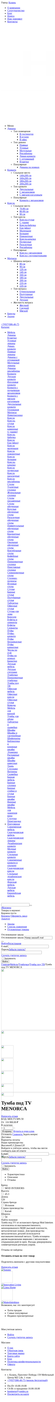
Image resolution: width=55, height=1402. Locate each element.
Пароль (5, 949)
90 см (22, 214)
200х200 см (25, 183)
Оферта (11, 1364)
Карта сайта (13, 1356)
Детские (24, 299)
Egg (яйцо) (25, 228)
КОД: (4, 1119)
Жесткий (24, 305)
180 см (23, 277)
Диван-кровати (27, 156)
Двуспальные (26, 189)
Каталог (5, 327)
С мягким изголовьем (31, 195)
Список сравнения (17, 926)
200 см (23, 280)
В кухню (24, 137)
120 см (23, 269)
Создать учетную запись (14, 955)
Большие (24, 233)
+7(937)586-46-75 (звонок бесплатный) (27, 1380)
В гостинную (26, 134)
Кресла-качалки (28, 239)
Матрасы (12, 258)
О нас (10, 1347)
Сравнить (17, 1134)
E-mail (4, 946)
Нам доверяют (14, 18)
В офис (23, 139)
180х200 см (25, 181)
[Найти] (30, 905)
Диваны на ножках (29, 167)
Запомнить (10, 958)
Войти (4, 943)
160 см (23, 275)
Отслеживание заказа (12, 937)
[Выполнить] (2, 941)
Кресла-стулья (27, 219)
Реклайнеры (26, 153)
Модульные (26, 150)
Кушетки (24, 161)
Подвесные (25, 241)
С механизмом (27, 192)
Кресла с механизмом (31, 253)
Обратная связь (15, 1350)
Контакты (12, 21)
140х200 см (25, 175)
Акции (11, 316)
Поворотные (26, 236)
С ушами (24, 222)
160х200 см (25, 178)
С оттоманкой (27, 159)
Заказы (11, 924)
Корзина (5, 916)
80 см (22, 264)
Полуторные (26, 294)
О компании (13, 7)
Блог (9, 13)
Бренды (11, 313)
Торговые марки (15, 1353)
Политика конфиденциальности (24, 1361)
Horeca (10, 16)
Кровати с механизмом (32, 200)
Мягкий (24, 311)
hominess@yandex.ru (17, 1391)
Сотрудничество (15, 10)
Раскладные (26, 244)
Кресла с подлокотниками (33, 255)
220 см (23, 286)
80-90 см (24, 211)
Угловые (24, 148)
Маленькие (25, 230)
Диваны (11, 128)
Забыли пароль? (17, 949)
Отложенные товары (18, 929)
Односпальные (27, 291)
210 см (23, 283)
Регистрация (14, 943)
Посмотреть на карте (18, 1394)
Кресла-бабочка (28, 225)
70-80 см (24, 208)
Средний (24, 308)
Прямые (24, 145)
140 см (23, 272)
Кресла (11, 203)
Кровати (11, 170)
